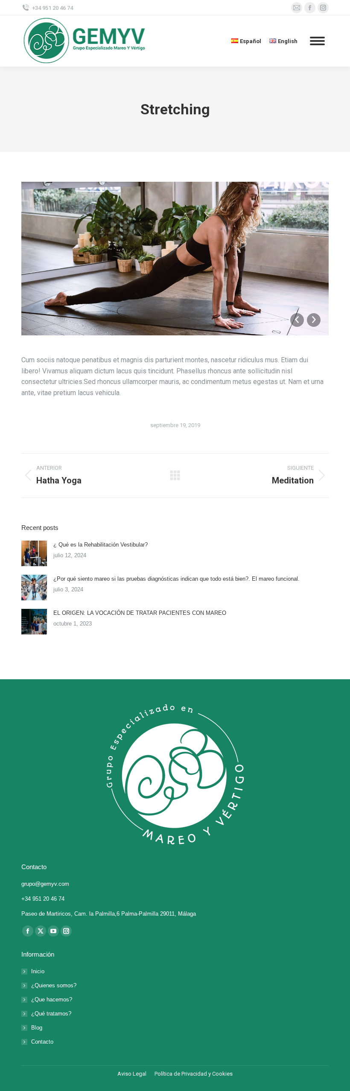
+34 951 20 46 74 (52, 8)
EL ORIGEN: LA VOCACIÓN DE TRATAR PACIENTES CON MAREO (139, 613)
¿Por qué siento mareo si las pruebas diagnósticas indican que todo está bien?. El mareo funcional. (176, 579)
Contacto (42, 1042)
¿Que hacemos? (51, 999)
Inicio (37, 971)
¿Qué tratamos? (51, 1013)
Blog (36, 1027)
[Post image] (34, 553)
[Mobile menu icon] (317, 41)
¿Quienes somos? (53, 985)
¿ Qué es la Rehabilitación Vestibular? (100, 544)
